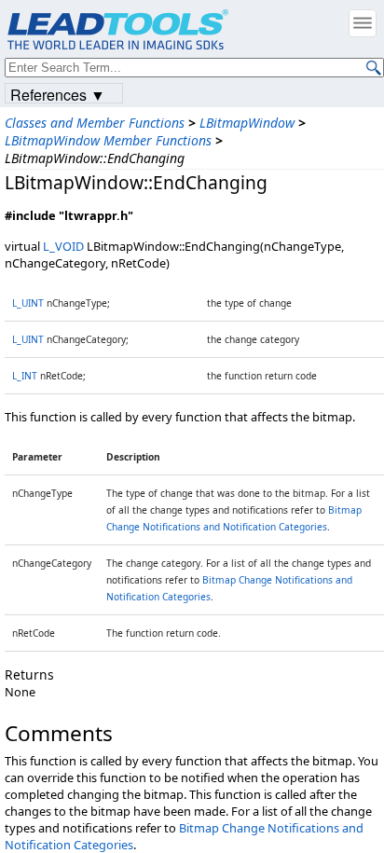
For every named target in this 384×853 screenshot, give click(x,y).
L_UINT (28, 303)
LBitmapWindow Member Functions (108, 140)
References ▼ (57, 93)
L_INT (24, 375)
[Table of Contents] (363, 23)
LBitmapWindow (247, 122)
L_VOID (63, 246)
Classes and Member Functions (95, 122)
